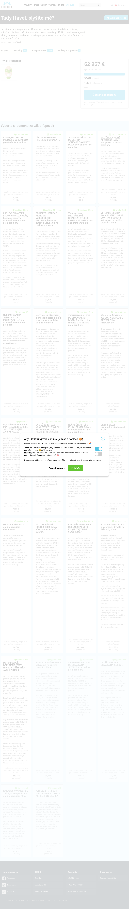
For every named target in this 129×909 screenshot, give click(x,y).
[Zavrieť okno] (103, 438)
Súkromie (65, 460)
